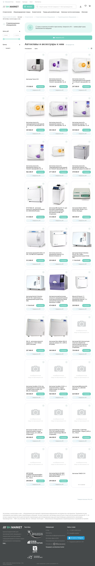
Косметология (36, 12)
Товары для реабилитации (51, 12)
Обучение (85, 12)
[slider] (3, 39)
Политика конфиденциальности (55, 535)
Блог (31, 2)
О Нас (11, 2)
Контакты (38, 2)
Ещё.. (4, 543)
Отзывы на (49, 544)
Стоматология (7, 12)
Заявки (18, 2)
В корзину (40, 86)
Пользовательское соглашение (55, 541)
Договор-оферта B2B (52, 538)
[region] (11, 56)
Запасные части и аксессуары (70, 12)
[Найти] (37, 7)
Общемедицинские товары (22, 12)
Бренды (25, 2)
